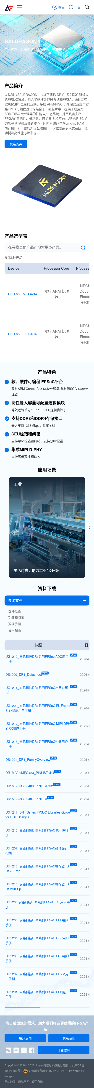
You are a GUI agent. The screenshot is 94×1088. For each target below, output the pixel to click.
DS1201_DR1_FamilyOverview (27, 759)
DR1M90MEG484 (22, 293)
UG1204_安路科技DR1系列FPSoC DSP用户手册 (37, 940)
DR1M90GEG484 (22, 334)
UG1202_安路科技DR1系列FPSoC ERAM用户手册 (37, 976)
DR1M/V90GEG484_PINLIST (26, 799)
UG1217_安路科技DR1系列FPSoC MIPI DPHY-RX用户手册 (37, 726)
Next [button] (89, 527)
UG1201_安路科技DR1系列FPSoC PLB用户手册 (37, 994)
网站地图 (10, 1081)
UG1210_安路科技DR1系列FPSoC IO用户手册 (37, 832)
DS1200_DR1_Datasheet (23, 674)
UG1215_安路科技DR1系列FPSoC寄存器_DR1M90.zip (37, 886)
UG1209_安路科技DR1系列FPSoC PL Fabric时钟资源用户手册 (37, 708)
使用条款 (37, 1081)
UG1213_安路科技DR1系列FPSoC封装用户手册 (37, 744)
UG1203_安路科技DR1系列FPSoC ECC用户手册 (37, 958)
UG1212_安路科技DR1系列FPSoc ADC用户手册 (37, 658)
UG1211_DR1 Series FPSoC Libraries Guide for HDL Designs (37, 814)
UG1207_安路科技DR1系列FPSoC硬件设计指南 (37, 850)
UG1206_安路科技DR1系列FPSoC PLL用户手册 (37, 922)
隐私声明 (23, 1081)
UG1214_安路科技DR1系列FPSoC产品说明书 (37, 690)
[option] (47, 527)
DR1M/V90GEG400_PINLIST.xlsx (29, 786)
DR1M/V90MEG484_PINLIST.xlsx (29, 772)
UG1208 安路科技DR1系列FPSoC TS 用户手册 (37, 904)
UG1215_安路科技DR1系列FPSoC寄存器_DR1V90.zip (37, 868)
